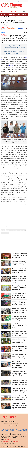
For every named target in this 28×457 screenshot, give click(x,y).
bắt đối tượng (23, 230)
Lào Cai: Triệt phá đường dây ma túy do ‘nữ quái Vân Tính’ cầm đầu (13, 52)
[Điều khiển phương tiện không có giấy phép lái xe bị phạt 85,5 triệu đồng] (6, 303)
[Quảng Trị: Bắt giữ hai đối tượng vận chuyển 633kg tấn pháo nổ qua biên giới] (6, 383)
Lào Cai (3, 230)
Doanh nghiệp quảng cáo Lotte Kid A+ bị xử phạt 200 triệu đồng (19, 287)
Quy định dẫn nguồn (22, 430)
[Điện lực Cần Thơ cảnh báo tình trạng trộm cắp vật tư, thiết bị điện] (6, 341)
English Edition (23, 1)
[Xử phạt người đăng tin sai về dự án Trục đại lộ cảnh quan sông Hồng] (6, 356)
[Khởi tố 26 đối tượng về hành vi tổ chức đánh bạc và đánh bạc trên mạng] (6, 398)
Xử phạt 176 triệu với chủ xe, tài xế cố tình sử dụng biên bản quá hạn (19, 348)
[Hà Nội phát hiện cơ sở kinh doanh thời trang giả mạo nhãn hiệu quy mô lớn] (6, 373)
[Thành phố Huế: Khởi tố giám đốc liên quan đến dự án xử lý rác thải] (6, 271)
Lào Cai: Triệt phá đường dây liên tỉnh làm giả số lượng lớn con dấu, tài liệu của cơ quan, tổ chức (14, 47)
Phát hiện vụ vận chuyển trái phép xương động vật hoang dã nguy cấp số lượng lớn (19, 279)
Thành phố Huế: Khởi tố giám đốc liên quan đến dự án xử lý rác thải (19, 270)
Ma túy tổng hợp (14, 230)
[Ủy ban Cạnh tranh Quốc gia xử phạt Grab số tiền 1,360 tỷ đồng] (6, 318)
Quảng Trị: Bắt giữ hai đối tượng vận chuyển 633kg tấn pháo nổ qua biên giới (19, 382)
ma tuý (7, 230)
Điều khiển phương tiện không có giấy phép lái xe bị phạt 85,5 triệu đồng (19, 302)
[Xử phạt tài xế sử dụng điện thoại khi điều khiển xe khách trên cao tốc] (6, 263)
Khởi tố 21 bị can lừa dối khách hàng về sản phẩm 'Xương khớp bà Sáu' (19, 310)
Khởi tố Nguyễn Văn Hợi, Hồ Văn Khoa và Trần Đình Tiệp (19, 325)
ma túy (11, 65)
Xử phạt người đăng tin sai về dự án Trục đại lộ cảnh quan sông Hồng (19, 356)
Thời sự (5, 14)
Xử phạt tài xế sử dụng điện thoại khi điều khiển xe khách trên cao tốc (19, 263)
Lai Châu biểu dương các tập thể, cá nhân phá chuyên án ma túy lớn (19, 295)
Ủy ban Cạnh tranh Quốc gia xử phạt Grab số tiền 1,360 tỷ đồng (19, 318)
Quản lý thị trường (21, 14)
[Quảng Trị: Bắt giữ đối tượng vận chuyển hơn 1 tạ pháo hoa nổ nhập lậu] (6, 390)
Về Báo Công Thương (6, 429)
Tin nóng (17, 16)
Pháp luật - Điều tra (7, 17)
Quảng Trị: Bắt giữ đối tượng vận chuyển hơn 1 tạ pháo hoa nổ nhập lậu (19, 390)
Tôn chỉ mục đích (13, 430)
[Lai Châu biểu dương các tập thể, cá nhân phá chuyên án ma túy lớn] (6, 296)
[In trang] (26, 33)
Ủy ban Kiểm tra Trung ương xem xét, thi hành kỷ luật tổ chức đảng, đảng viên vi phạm (19, 406)
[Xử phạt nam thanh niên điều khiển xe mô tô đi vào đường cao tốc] (6, 334)
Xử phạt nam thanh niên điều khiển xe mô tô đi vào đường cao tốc (19, 333)
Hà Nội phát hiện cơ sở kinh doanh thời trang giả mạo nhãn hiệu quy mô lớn (19, 374)
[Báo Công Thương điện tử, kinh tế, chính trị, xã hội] (11, 4)
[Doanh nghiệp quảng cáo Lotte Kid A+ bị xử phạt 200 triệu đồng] (6, 288)
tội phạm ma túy (4, 232)
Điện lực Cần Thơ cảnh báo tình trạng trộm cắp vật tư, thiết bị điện (19, 340)
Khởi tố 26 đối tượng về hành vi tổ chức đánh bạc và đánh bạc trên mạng (19, 397)
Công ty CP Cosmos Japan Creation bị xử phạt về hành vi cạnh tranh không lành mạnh (19, 364)
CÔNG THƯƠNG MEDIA (6, 8)
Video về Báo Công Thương (18, 429)
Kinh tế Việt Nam (16, 8)
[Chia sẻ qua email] (24, 32)
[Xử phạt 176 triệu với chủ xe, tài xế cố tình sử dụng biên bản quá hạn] (6, 349)
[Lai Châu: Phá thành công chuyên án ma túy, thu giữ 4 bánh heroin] (6, 256)
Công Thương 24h (12, 14)
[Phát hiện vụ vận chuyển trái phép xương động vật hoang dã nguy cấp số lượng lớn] (6, 279)
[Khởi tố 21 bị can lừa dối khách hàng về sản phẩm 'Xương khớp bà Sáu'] (6, 311)
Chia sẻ (3, 32)
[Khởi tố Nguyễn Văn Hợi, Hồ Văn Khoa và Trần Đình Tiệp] (6, 326)
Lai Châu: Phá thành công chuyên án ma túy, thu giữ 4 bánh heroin (19, 255)
